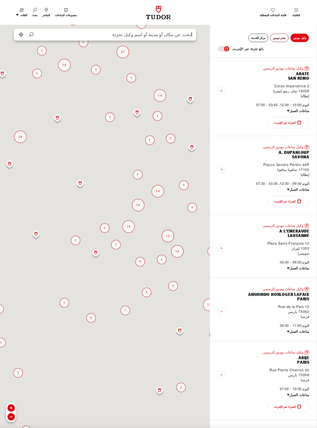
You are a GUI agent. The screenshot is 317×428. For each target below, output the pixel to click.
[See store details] (221, 91)
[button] (34, 12)
